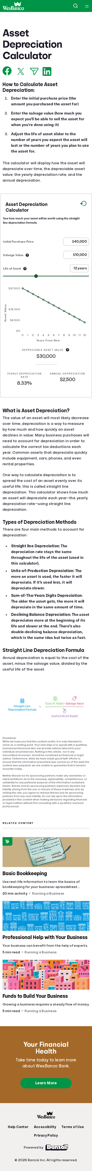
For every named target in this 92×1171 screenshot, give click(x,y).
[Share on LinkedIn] (47, 71)
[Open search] (75, 6)
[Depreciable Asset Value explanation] (67, 350)
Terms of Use (71, 1149)
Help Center (19, 1149)
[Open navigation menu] (87, 6)
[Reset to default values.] (83, 205)
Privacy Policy (46, 1158)
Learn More (46, 1105)
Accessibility (45, 1149)
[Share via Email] (34, 71)
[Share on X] (21, 71)
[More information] (27, 255)
